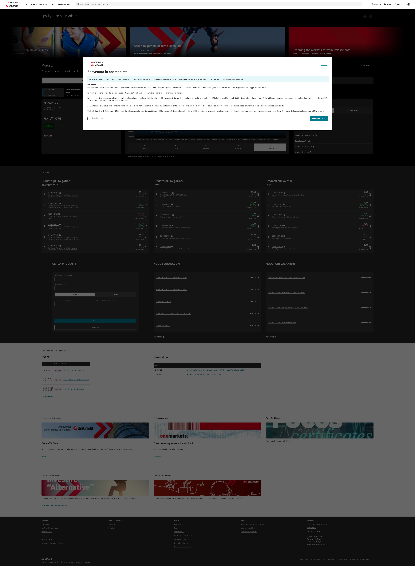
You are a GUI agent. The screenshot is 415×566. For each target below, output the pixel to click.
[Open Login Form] (408, 5)
